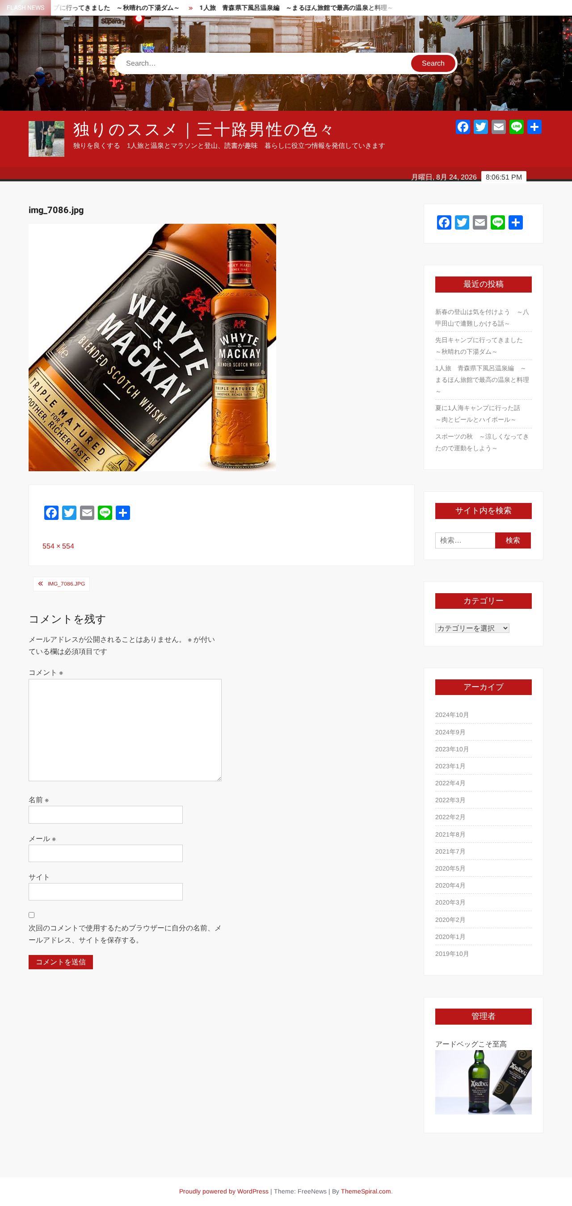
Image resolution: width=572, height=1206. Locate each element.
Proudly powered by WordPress (224, 1191)
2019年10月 (452, 953)
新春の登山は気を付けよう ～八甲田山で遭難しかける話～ (482, 317)
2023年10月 (452, 749)
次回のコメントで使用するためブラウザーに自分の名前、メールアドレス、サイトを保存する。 (125, 934)
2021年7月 (450, 851)
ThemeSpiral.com (366, 1191)
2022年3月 (450, 800)
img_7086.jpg (66, 584)
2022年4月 (450, 783)
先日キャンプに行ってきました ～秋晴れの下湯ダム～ (482, 345)
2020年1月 (450, 936)
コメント (46, 672)
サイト (39, 877)
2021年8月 (450, 834)
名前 (39, 800)
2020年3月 (450, 902)
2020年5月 (450, 868)
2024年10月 (452, 714)
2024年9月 (450, 732)
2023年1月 (450, 766)
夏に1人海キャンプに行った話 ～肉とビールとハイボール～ (480, 413)
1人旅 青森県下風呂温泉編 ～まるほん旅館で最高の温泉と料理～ (272, 8)
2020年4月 (450, 885)
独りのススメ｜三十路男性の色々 (204, 130)
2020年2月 (450, 919)
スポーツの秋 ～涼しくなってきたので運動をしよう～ (482, 442)
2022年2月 (450, 817)
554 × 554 (58, 546)
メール (42, 838)
